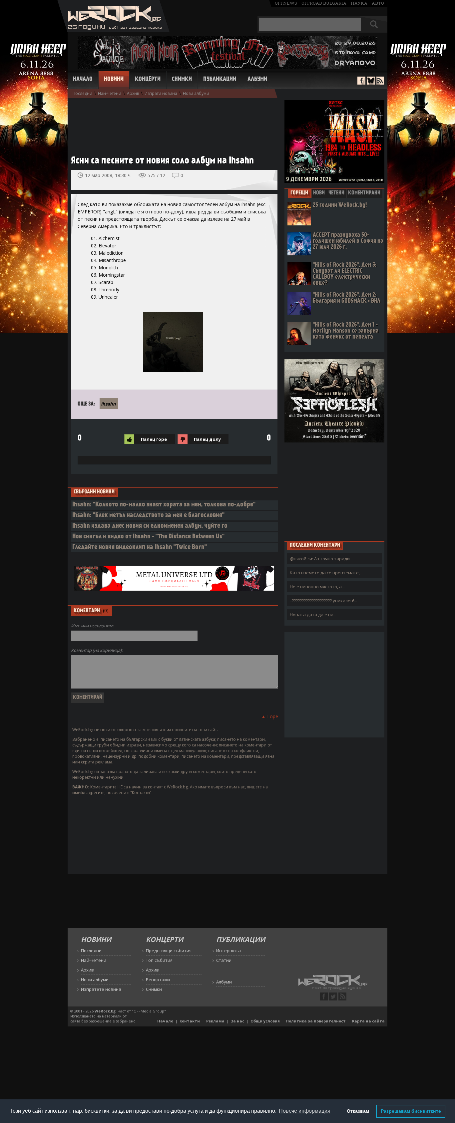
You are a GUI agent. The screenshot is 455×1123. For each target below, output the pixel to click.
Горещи (299, 193)
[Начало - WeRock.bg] (113, 30)
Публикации (219, 80)
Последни (82, 93)
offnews (286, 3)
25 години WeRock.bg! (340, 205)
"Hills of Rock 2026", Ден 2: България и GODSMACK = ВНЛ (346, 298)
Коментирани (364, 193)
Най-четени (109, 93)
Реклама (215, 1020)
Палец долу (207, 439)
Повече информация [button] (304, 1111)
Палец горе (154, 439)
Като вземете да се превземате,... (326, 573)
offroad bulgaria (323, 3)
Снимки (182, 80)
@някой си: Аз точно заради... (321, 559)
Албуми (257, 80)
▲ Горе (269, 716)
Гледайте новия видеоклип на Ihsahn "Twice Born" (139, 547)
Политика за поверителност (316, 1020)
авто (378, 3)
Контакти (190, 1020)
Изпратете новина (101, 989)
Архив (133, 93)
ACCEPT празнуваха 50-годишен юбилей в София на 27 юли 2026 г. (348, 241)
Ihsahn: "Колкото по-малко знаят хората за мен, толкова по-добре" (163, 505)
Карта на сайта (368, 1020)
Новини (114, 80)
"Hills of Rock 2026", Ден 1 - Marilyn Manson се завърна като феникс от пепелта (346, 331)
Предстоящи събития (169, 951)
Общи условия (265, 1020)
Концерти (148, 80)
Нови (319, 193)
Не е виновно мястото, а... (317, 587)
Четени (336, 193)
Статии (223, 960)
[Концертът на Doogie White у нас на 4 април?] (252, 180)
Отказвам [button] (358, 1111)
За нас (237, 1020)
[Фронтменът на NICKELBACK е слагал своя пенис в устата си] (266, 180)
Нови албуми (196, 93)
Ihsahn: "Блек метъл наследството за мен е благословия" (148, 515)
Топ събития (159, 960)
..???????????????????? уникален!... (323, 601)
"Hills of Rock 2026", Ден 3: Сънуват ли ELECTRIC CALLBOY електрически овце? (344, 274)
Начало (83, 80)
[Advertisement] (171, 123)
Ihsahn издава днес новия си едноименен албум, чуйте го (150, 526)
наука (359, 3)
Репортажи (158, 980)
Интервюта (228, 951)
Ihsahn (108, 404)
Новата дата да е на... (313, 615)
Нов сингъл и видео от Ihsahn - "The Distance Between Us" (148, 537)
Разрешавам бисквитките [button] (411, 1111)
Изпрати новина (161, 93)
